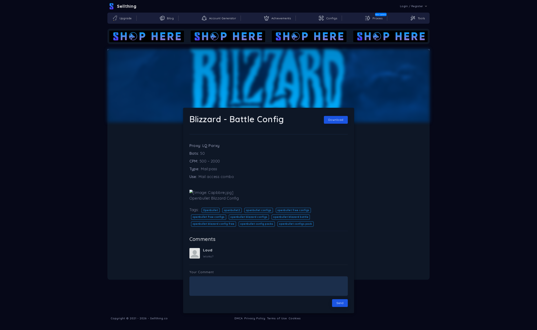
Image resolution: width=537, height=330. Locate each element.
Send (339, 303)
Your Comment (201, 272)
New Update (380, 14)
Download (335, 120)
